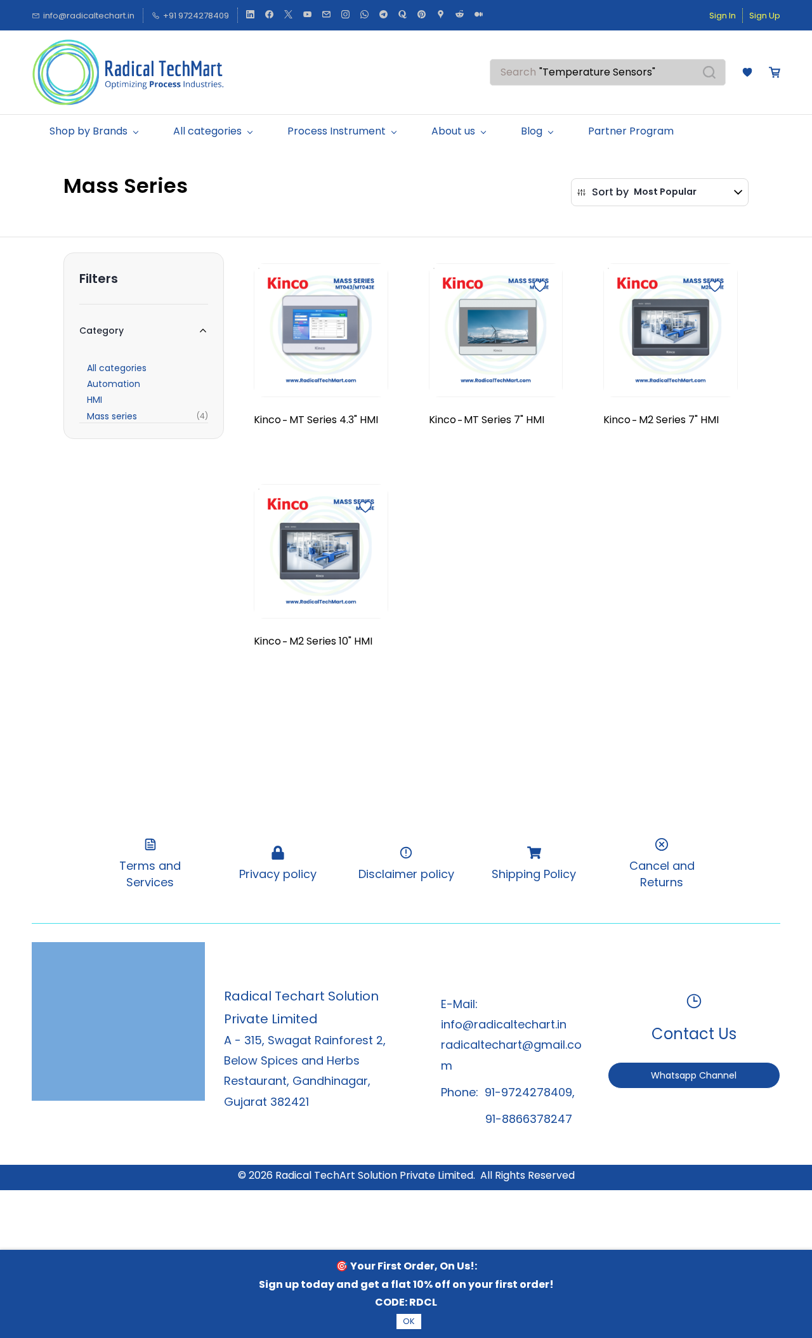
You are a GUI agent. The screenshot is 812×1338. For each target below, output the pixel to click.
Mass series (112, 415)
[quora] (402, 16)
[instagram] (345, 16)
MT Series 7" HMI (504, 419)
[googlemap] (440, 16)
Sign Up (764, 16)
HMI (94, 399)
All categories (117, 368)
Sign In (722, 16)
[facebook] (269, 16)
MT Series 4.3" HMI (333, 419)
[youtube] (307, 16)
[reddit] (459, 16)
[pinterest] (421, 16)
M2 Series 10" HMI (330, 641)
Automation (113, 383)
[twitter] (288, 16)
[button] (747, 72)
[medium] (479, 16)
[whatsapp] (364, 16)
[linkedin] (250, 16)
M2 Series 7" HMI (679, 419)
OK (409, 1321)
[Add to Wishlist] (540, 286)
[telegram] (383, 16)
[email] (326, 16)
